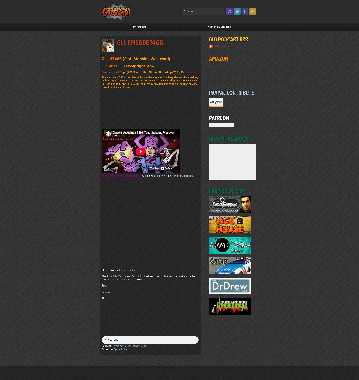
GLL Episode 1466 (140, 43)
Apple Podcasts (122, 349)
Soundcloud (138, 276)
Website (122, 276)
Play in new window (123, 345)
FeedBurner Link (222, 46)
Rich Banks (128, 270)
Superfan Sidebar (219, 27)
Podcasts (139, 27)
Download (141, 345)
